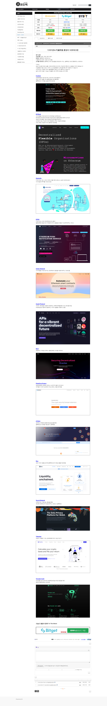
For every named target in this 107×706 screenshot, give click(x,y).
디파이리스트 (65, 639)
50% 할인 (66, 34)
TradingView (20, 29)
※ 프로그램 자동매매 (22, 43)
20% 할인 (50, 34)
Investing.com (20, 32)
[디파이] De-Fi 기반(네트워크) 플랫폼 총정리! (52, 43)
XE (21, 699)
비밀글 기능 (79, 669)
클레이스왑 (50, 38)
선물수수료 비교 (21, 19)
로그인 (74, 5)
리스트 (61, 639)
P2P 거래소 (20, 40)
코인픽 (76, 639)
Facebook (89, 639)
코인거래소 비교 (21, 16)
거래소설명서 (21, 9)
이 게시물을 (83, 639)
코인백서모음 (20, 24)
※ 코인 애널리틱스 (21, 48)
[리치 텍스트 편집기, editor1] (63, 656)
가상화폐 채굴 (20, 56)
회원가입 (50, 30)
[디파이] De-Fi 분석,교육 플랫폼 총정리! (46, 682)
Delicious (90, 639)
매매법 (47, 9)
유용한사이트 (20, 59)
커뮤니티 (72, 9)
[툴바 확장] (88, 650)
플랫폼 (58, 639)
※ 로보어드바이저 (21, 45)
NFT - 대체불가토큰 (21, 37)
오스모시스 (42, 38)
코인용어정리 (20, 27)
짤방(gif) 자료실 (21, 62)
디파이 (55, 639)
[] (36, 639)
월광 (37, 46)
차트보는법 (34, 9)
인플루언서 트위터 (21, 51)
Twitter (87, 639)
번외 (59, 9)
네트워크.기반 (71, 639)
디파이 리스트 (59, 38)
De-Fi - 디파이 (20, 34)
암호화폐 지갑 (20, 54)
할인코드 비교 (20, 21)
